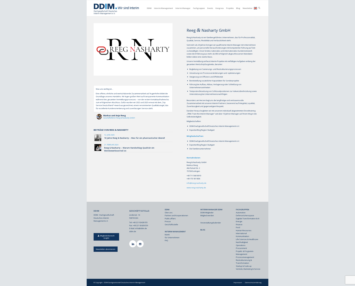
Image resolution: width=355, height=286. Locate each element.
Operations (240, 245)
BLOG (202, 229)
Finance (239, 224)
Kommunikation (242, 236)
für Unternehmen (172, 237)
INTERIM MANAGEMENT (175, 231)
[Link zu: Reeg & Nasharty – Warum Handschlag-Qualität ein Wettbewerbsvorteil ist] (97, 147)
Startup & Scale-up (244, 266)
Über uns (169, 212)
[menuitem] (149, 8)
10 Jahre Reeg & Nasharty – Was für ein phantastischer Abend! (134, 138)
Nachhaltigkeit (242, 242)
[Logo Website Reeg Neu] (133, 49)
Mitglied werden (207, 215)
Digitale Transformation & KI (247, 218)
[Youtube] (140, 244)
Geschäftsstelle (171, 224)
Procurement (241, 248)
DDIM (167, 209)
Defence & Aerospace (245, 215)
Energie (239, 221)
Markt (167, 234)
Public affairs (170, 218)
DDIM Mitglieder (207, 212)
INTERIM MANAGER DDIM (211, 209)
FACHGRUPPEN (242, 209)
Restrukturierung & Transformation (244, 261)
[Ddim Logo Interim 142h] (117, 8)
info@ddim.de (141, 228)
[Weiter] (170, 88)
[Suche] (259, 8)
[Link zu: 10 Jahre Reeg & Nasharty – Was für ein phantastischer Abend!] (97, 137)
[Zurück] (163, 88)
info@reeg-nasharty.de (196, 183)
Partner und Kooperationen (176, 215)
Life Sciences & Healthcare (247, 239)
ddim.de (132, 231)
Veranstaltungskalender (210, 222)
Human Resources (243, 230)
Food (238, 227)
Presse (168, 221)
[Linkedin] (133, 244)
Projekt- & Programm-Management (245, 252)
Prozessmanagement (245, 257)
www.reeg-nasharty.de (196, 187)
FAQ (166, 240)
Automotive (240, 212)
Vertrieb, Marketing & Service (248, 269)
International (241, 233)
